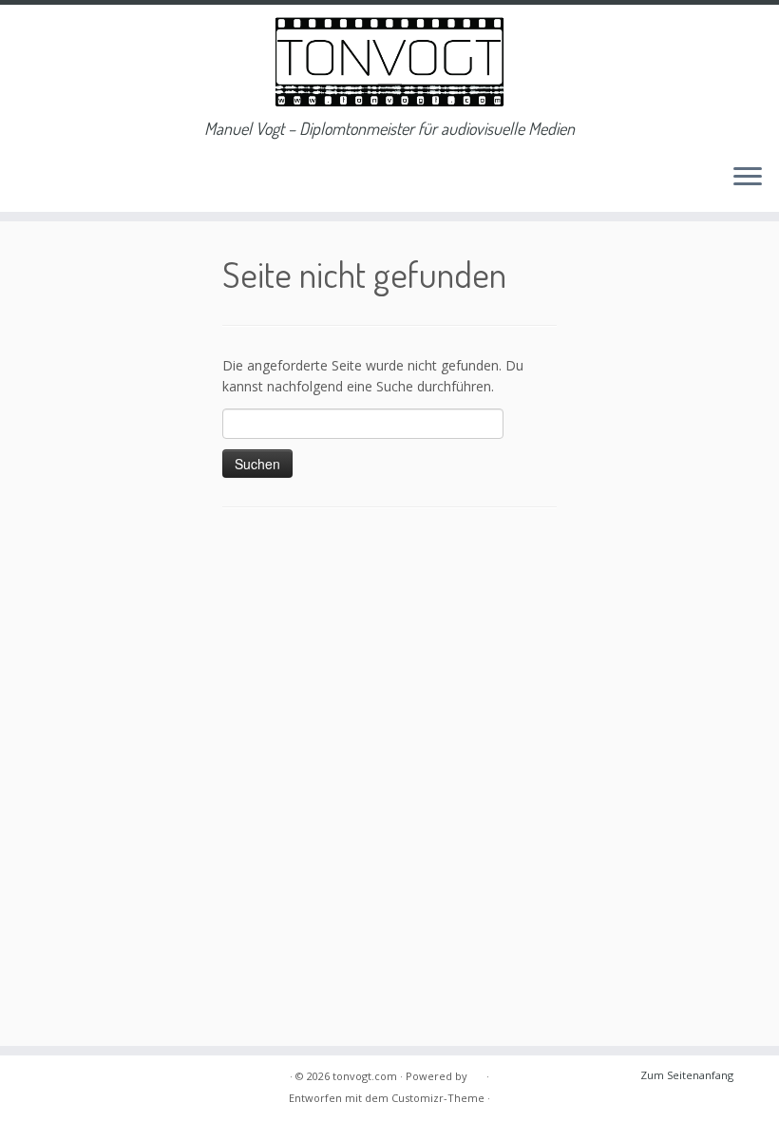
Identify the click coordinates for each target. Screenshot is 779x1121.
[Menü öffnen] (747, 177)
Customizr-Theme (437, 1098)
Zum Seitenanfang (686, 1075)
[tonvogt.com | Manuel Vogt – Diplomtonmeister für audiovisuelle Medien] (389, 61)
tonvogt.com (364, 1076)
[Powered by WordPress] (477, 1072)
